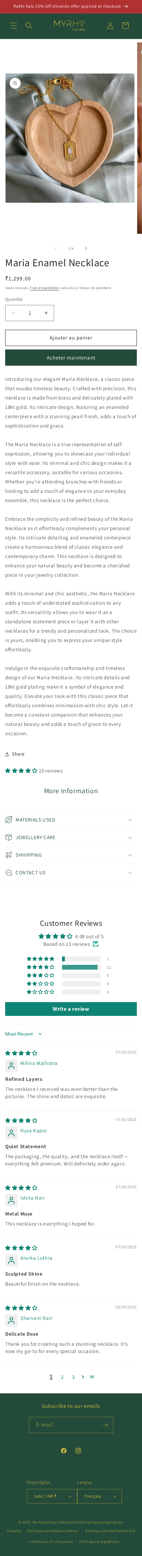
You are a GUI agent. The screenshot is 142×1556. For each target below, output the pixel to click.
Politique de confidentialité (110, 1530)
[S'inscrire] (105, 1425)
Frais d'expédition (44, 288)
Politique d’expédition (99, 1541)
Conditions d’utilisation (51, 1541)
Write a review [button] (71, 1008)
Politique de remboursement (53, 1530)
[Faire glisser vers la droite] (86, 248)
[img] (21, 1053)
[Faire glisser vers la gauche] (55, 248)
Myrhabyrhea (44, 1522)
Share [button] (18, 754)
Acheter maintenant (71, 357)
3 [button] (73, 1377)
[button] (13, 25)
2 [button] (62, 1377)
